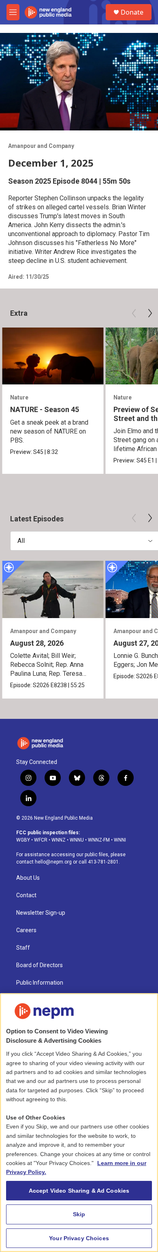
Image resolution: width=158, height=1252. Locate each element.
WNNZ (58, 840)
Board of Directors (39, 965)
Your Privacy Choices (79, 1238)
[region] (79, 1122)
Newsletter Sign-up (40, 913)
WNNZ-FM (99, 840)
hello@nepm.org (53, 862)
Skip (79, 1214)
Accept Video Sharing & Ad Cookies (79, 1190)
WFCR (40, 840)
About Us (28, 878)
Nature (19, 397)
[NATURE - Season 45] (52, 356)
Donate (132, 12)
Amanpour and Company (41, 146)
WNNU (77, 840)
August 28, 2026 (37, 643)
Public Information (39, 983)
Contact (26, 895)
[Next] (150, 313)
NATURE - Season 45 (44, 409)
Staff (23, 948)
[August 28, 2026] (52, 589)
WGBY (23, 840)
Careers (26, 930)
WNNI (120, 840)
